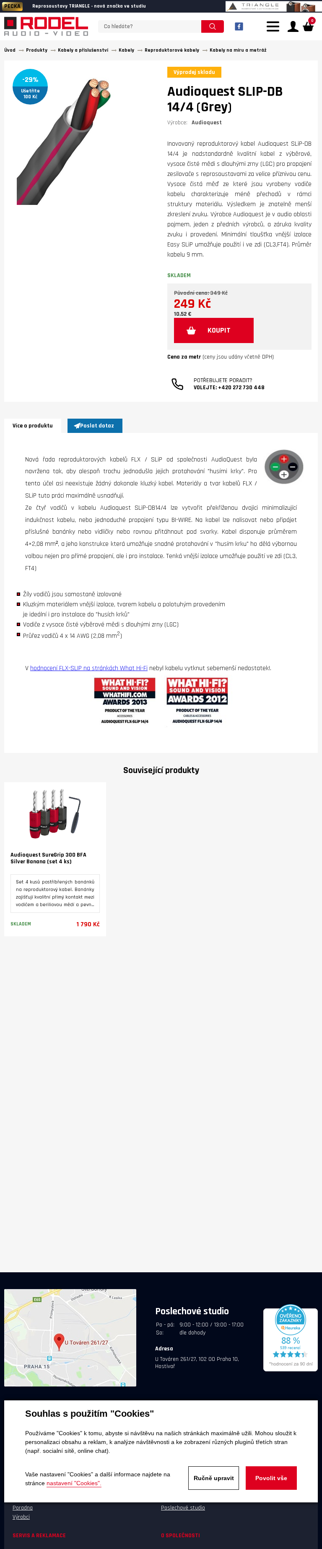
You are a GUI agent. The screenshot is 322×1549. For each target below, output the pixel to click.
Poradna (23, 1508)
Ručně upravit (214, 1478)
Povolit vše (271, 1478)
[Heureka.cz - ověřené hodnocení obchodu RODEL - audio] (290, 1370)
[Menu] (275, 31)
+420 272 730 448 (241, 387)
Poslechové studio (183, 1508)
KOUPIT (219, 330)
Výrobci (21, 1517)
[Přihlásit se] (293, 26)
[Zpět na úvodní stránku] (46, 26)
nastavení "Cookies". (74, 1483)
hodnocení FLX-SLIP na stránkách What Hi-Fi (89, 668)
